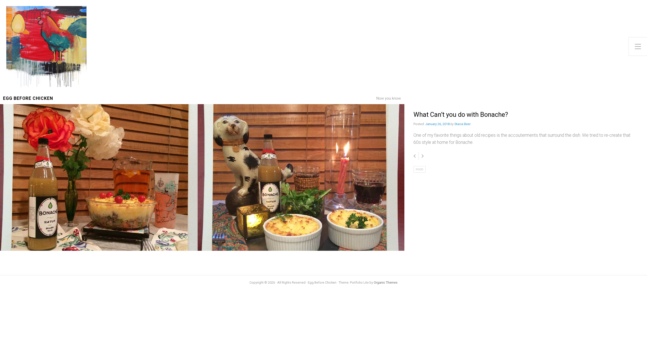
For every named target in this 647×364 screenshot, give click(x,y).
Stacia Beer (462, 124)
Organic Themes (386, 282)
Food (419, 169)
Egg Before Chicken (28, 98)
